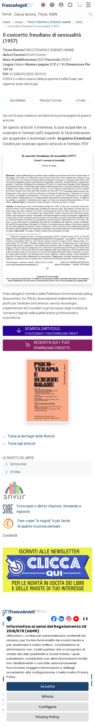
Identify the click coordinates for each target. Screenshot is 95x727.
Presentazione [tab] (51, 100)
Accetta (48, 686)
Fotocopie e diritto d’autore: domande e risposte (49, 509)
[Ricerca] (90, 14)
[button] (42, 5)
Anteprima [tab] (18, 100)
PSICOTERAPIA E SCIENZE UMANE (49, 22)
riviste (19, 22)
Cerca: (7, 14)
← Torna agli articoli (19, 443)
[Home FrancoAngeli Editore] (18, 5)
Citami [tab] (80, 100)
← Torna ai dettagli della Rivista (28, 436)
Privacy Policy (47, 717)
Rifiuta (47, 696)
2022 (79, 22)
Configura (47, 707)
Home (6, 22)
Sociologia (18, 464)
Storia (15, 472)
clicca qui (31, 84)
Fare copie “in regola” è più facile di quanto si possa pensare (44, 523)
